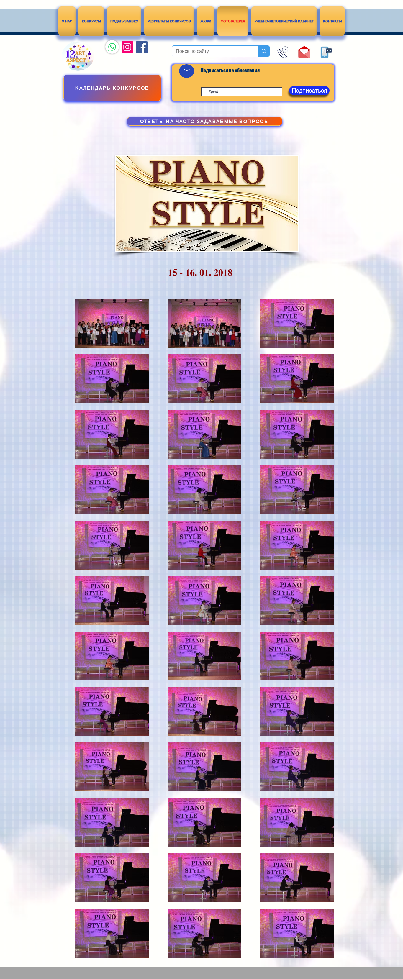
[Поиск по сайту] (263, 51)
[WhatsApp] (112, 47)
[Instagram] (127, 47)
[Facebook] (142, 47)
